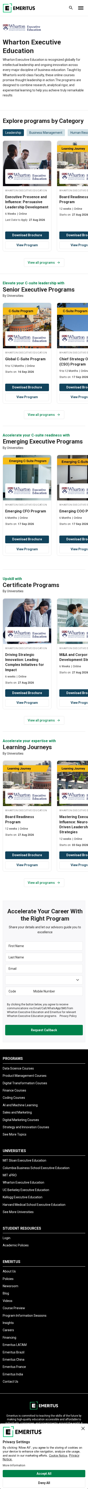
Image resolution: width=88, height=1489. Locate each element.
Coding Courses (14, 1097)
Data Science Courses (18, 1068)
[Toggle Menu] (80, 8)
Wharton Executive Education (23, 1182)
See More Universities (18, 1212)
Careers (8, 1330)
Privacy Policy (68, 1016)
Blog (6, 1293)
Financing (9, 1337)
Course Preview (14, 1308)
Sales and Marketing (17, 1112)
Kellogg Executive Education (22, 1197)
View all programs (41, 262)
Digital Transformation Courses (25, 1083)
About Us (9, 1271)
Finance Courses (14, 1090)
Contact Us (10, 1381)
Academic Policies (16, 1245)
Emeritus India (13, 1374)
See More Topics (14, 1134)
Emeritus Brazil (13, 1352)
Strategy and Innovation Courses (26, 1127)
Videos (7, 1301)
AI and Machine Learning (20, 1105)
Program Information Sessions (24, 1315)
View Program (27, 245)
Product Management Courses (24, 1075)
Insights (8, 1323)
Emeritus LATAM (15, 1345)
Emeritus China (13, 1359)
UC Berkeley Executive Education (26, 1190)
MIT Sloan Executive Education (24, 1160)
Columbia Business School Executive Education (36, 1168)
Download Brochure (27, 235)
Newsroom (10, 1286)
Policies (8, 1279)
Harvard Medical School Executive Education (34, 1204)
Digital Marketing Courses (21, 1120)
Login (6, 1238)
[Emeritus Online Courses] (19, 7)
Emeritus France (14, 1367)
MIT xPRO (10, 1175)
